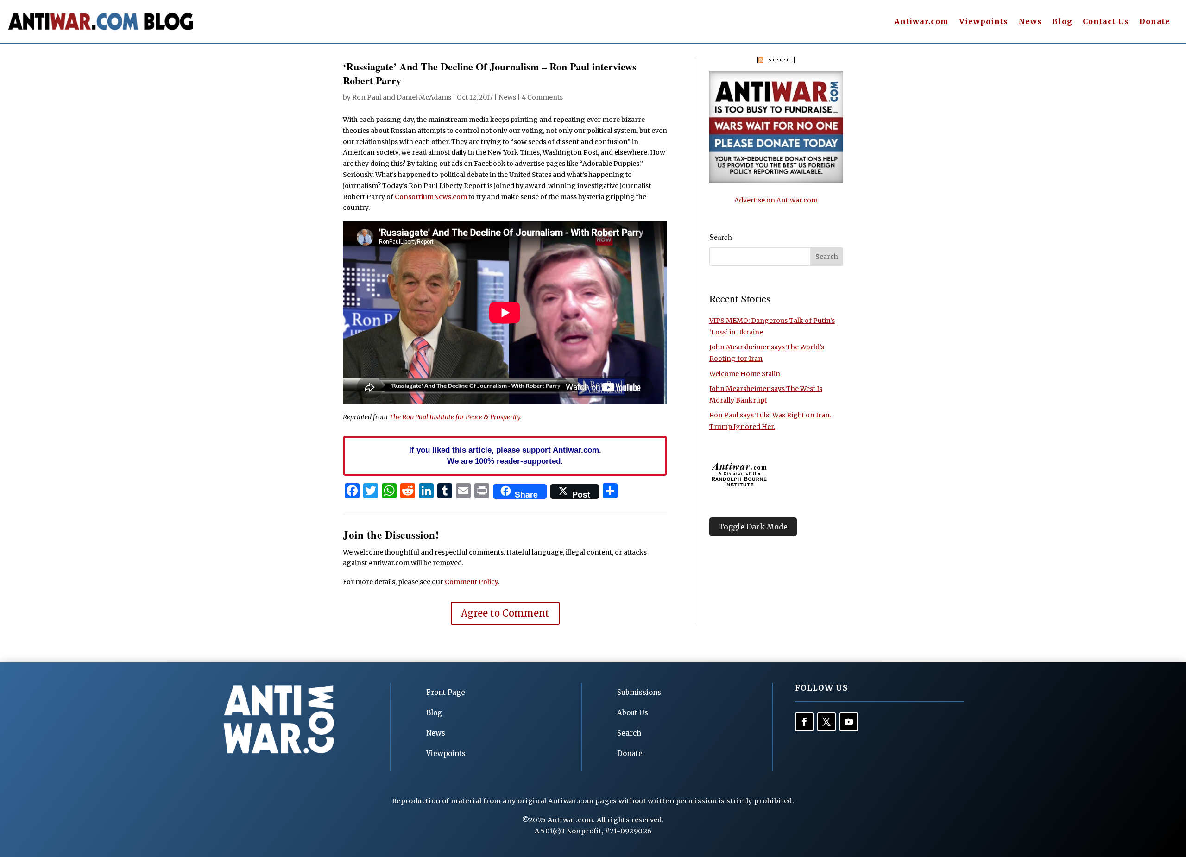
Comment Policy (471, 582)
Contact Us (1106, 22)
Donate (1154, 22)
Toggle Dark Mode (753, 526)
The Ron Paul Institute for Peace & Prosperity (454, 417)
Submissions (639, 692)
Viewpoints (983, 22)
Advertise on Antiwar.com (776, 200)
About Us (632, 712)
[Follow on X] (826, 721)
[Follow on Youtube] (848, 721)
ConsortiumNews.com (431, 197)
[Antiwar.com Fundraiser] (776, 180)
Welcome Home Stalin (744, 374)
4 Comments (542, 97)
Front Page (445, 692)
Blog (1062, 22)
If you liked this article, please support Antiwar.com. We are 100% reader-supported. (505, 455)
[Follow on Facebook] (804, 721)
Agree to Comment (505, 613)
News (1030, 22)
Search (629, 733)
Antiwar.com (921, 22)
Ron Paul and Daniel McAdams (401, 97)
